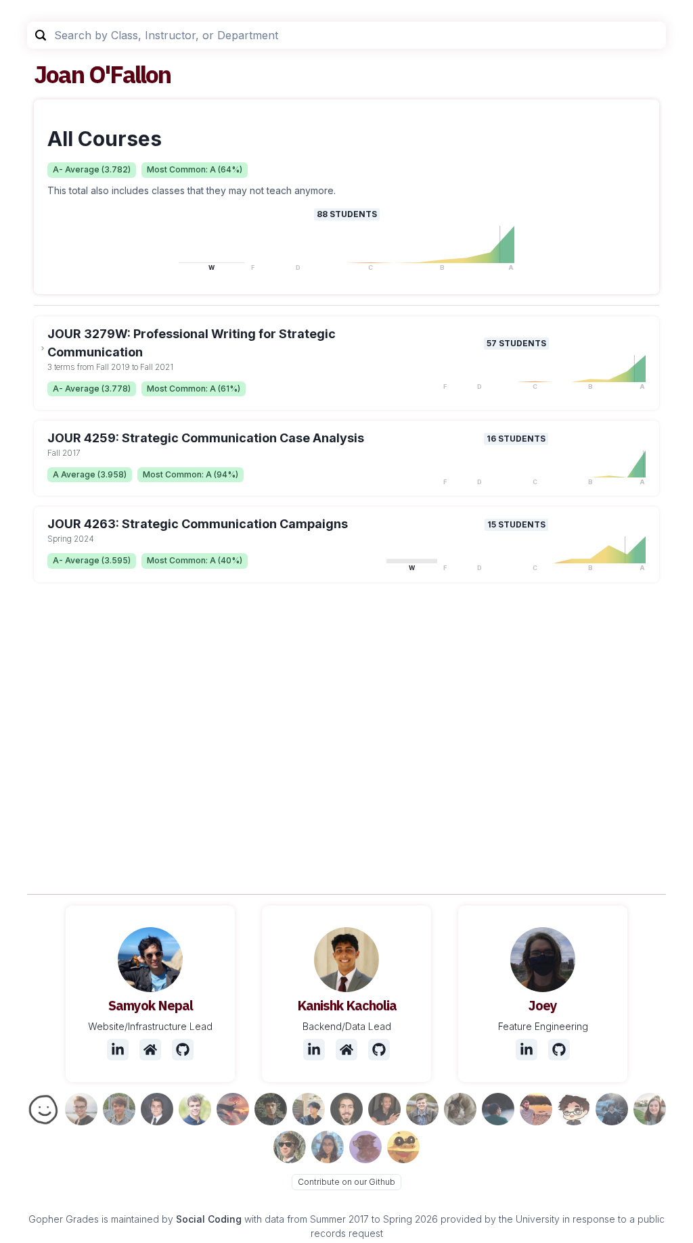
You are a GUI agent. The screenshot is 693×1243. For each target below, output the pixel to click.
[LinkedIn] (118, 1049)
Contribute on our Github (346, 1182)
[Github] (183, 1049)
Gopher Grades (63, 1219)
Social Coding (209, 1219)
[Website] (150, 1049)
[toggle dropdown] (43, 348)
